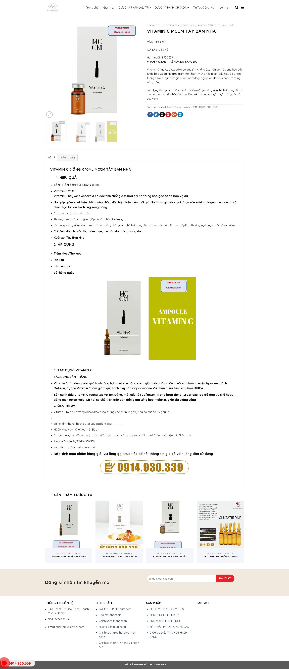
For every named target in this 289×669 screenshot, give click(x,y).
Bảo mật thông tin (110, 615)
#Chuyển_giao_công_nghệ (118, 435)
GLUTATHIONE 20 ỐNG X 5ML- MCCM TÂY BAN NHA (220, 556)
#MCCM (95, 185)
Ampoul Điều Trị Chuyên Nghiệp (216, 25)
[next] (136, 70)
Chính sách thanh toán (113, 621)
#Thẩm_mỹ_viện (162, 435)
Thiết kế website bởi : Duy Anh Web (144, 664)
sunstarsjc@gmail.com (70, 627)
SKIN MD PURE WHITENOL (165, 621)
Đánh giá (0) (68, 157)
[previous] (51, 70)
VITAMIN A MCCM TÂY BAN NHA (69, 556)
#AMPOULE (76, 185)
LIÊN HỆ (163, 49)
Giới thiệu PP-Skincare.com (115, 609)
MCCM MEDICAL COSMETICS (179, 25)
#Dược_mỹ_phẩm (87, 435)
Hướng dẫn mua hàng (112, 626)
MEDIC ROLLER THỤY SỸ (164, 615)
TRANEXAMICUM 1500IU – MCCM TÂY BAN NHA (119, 556)
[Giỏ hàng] (242, 7)
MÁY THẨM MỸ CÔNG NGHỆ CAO (169, 626)
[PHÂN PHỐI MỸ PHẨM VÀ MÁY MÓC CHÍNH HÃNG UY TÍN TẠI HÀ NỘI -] (61, 7)
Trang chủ (153, 25)
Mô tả (51, 157)
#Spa (145, 435)
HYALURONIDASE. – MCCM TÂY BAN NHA (170, 556)
